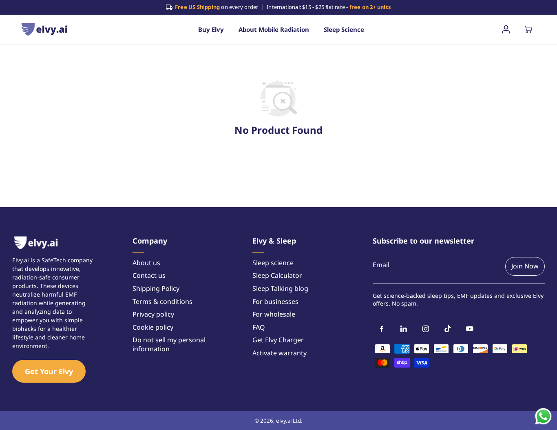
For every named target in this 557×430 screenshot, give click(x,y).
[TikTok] (448, 329)
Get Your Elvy (49, 371)
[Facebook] (382, 329)
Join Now (525, 266)
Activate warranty (279, 353)
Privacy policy (153, 314)
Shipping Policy (156, 288)
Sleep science (344, 29)
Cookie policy (153, 327)
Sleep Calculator (277, 275)
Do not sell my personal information (169, 344)
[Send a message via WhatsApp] (543, 416)
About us (146, 263)
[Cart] (528, 29)
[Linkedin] (404, 329)
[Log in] (506, 29)
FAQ (258, 327)
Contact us (149, 275)
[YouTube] (470, 329)
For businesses (275, 301)
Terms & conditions (162, 301)
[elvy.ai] (44, 29)
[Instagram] (426, 329)
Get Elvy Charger (278, 340)
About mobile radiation (274, 29)
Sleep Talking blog (280, 288)
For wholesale (273, 314)
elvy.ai (284, 420)
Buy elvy (211, 29)
